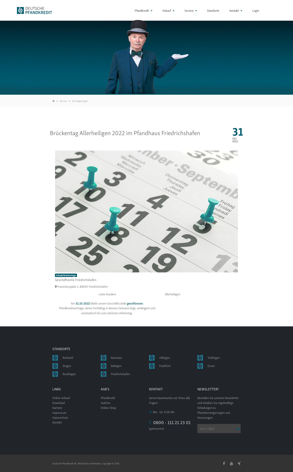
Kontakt (234, 10)
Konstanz (116, 357)
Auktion (105, 402)
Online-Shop (108, 407)
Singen (67, 365)
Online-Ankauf (61, 397)
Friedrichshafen (120, 373)
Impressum (59, 412)
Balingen (116, 365)
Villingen (164, 357)
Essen (211, 365)
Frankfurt (165, 365)
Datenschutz (60, 417)
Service (189, 10)
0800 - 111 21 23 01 (171, 422)
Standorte (213, 10)
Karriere (57, 407)
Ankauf (166, 10)
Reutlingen (69, 373)
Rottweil (68, 357)
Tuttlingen (214, 357)
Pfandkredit (142, 10)
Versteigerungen (80, 101)
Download (58, 402)
